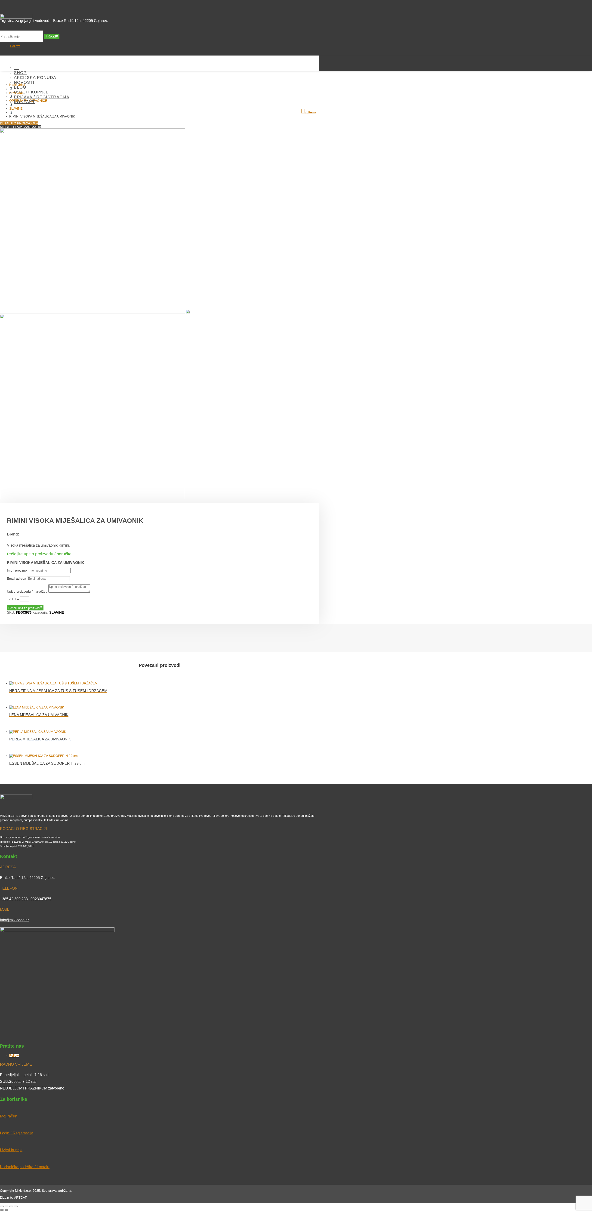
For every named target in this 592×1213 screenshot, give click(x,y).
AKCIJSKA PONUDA (35, 77)
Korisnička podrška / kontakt (24, 1167)
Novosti (24, 82)
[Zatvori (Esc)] (16, 1206)
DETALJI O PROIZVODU (18, 123)
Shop (20, 72)
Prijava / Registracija (41, 97)
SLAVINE (56, 612)
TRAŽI (50, 36)
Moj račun (8, 1116)
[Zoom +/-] (2, 1206)
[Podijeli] (11, 1206)
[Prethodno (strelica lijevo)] (2, 1210)
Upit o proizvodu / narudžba (27, 591)
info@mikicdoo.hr (14, 920)
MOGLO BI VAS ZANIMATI (19, 127)
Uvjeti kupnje (31, 92)
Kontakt (24, 101)
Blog (20, 87)
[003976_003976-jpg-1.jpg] (95, 312)
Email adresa (16, 578)
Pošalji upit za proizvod (24, 608)
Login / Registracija (16, 1133)
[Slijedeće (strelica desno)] (6, 1210)
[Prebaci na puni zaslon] (6, 1206)
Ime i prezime (17, 570)
